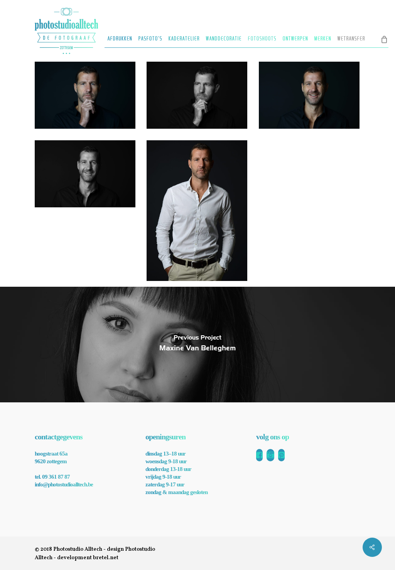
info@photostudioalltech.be (64, 484)
